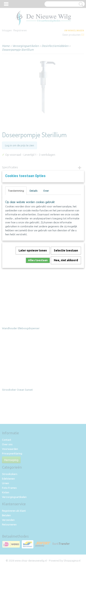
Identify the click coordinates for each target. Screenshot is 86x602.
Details (34, 190)
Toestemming (16, 190)
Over (46, 190)
